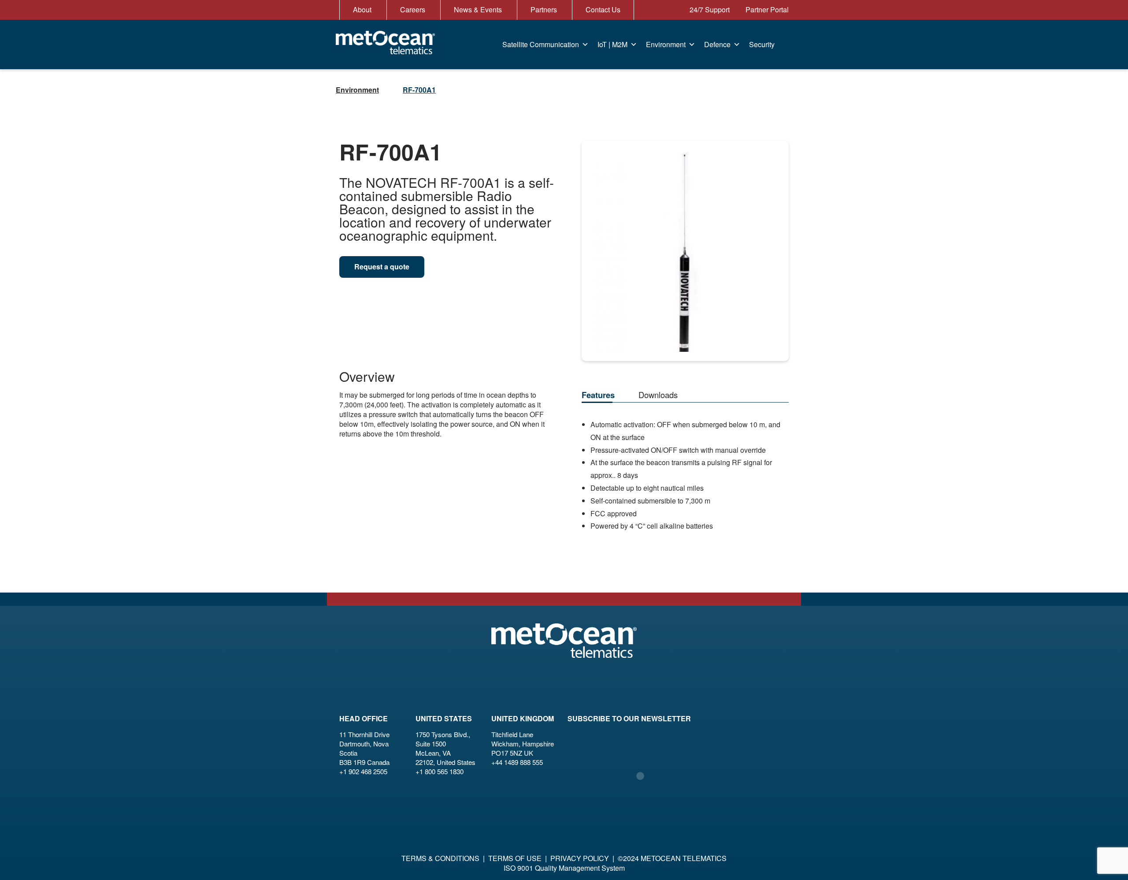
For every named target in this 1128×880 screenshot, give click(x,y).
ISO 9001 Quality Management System (564, 868)
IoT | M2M (612, 44)
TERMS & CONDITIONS (440, 858)
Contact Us (603, 9)
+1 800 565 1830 (440, 771)
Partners (544, 9)
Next (776, 242)
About (362, 9)
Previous (594, 242)
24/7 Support (709, 9)
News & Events (478, 9)
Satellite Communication (540, 44)
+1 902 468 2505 (363, 771)
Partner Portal (766, 9)
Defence (717, 44)
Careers (412, 9)
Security (762, 44)
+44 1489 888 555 (517, 762)
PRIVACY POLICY (579, 858)
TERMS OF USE (515, 858)
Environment (666, 44)
